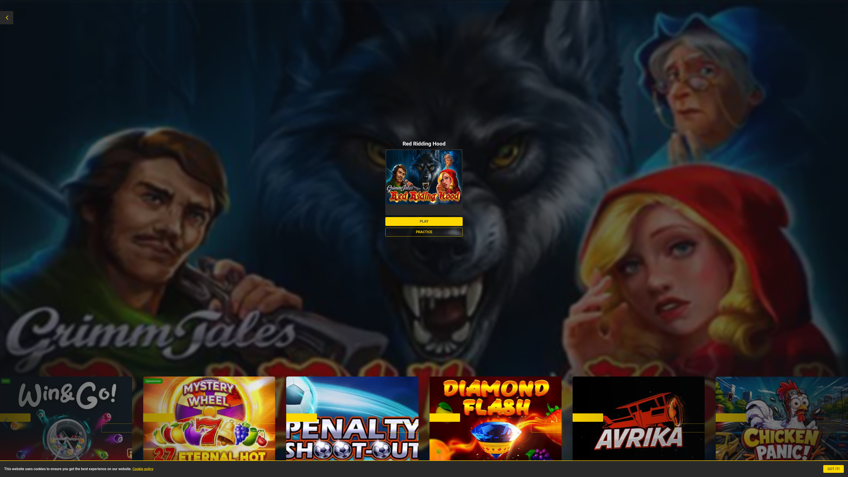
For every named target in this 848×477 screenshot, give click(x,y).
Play (424, 221)
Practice (424, 232)
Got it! (833, 469)
